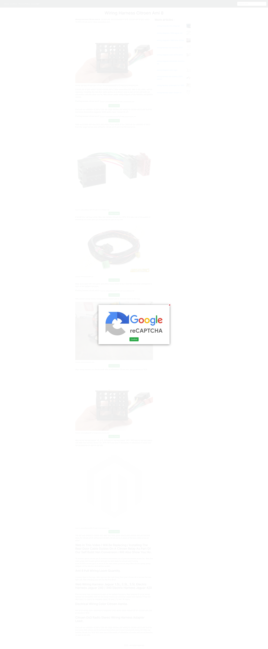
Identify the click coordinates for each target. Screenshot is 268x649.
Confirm (134, 339)
